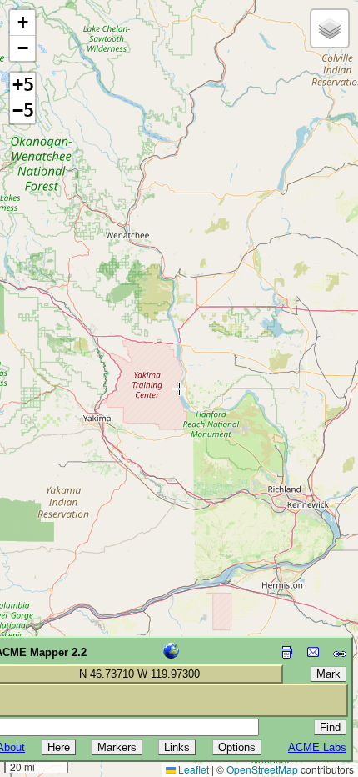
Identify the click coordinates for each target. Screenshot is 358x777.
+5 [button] (23, 84)
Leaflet (192, 769)
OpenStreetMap (262, 769)
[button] (22, 23)
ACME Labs (317, 747)
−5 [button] (23, 110)
